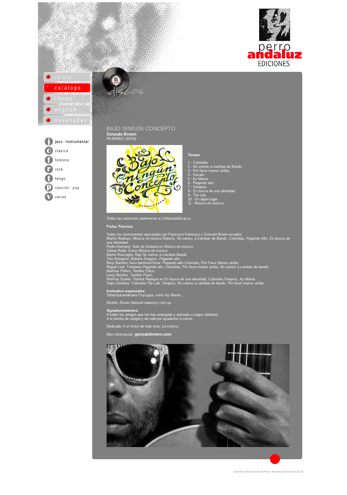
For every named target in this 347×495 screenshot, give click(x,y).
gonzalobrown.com (153, 334)
